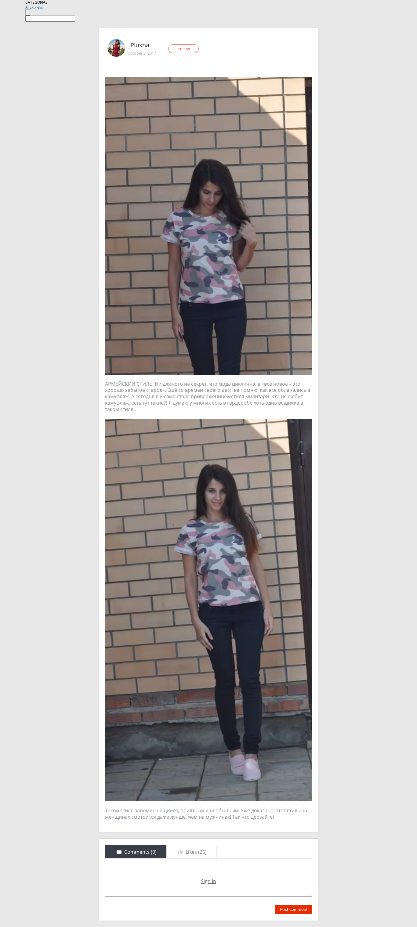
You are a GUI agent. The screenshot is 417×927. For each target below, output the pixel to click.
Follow (183, 48)
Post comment (293, 909)
